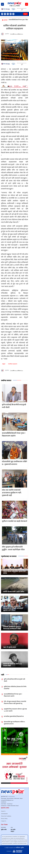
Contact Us (3, 821)
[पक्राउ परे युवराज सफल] (14, 641)
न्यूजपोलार (7, 34)
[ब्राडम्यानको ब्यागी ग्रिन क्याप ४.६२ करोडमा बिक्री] (14, 659)
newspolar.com (12, 847)
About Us (3, 811)
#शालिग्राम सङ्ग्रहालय (12, 364)
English (25, 14)
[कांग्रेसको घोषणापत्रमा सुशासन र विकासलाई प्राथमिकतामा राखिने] (14, 622)
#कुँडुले (3, 364)
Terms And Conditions (6, 816)
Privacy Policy (4, 818)
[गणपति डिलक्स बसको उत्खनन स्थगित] (14, 585)
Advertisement (4, 813)
